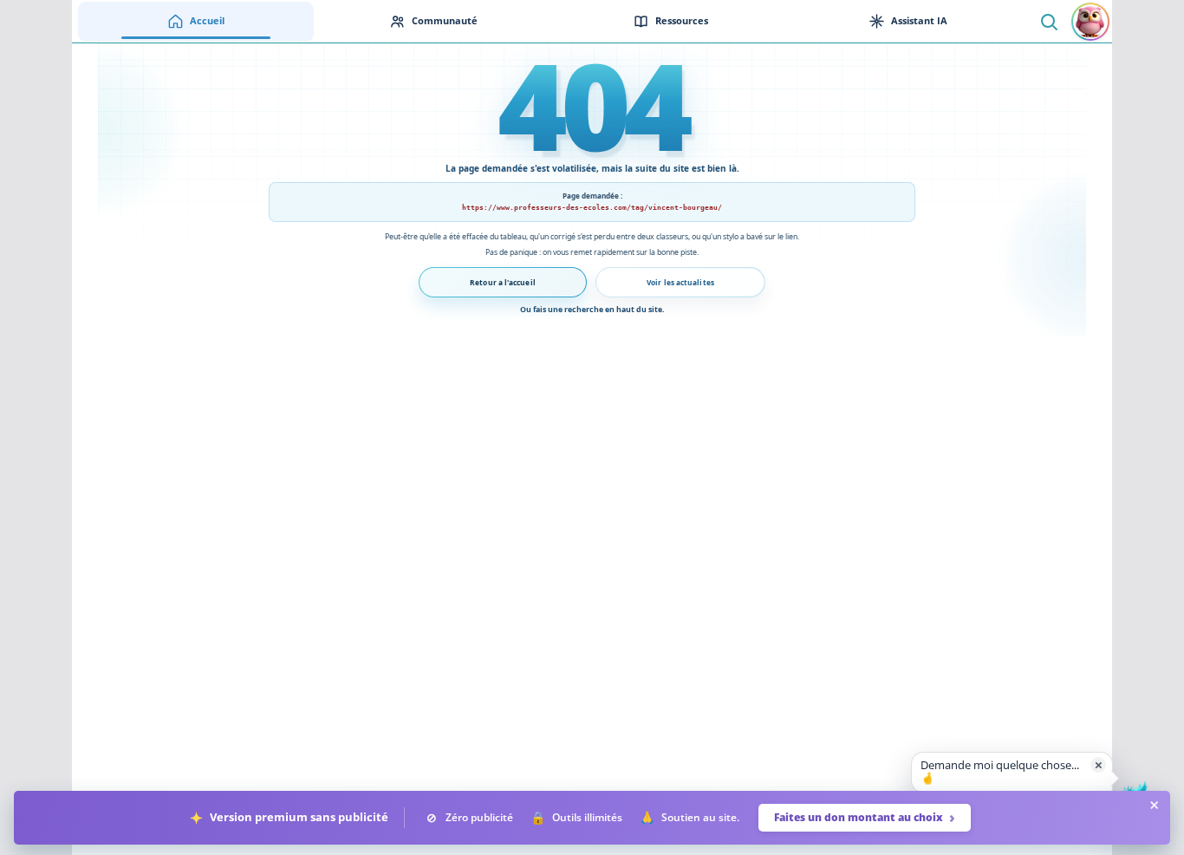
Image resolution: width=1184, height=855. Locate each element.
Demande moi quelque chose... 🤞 (1000, 771)
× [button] (1099, 764)
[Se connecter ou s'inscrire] (1090, 21)
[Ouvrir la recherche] (1048, 21)
